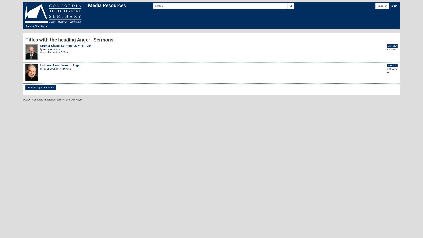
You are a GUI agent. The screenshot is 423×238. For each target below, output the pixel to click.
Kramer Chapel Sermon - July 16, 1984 (66, 45)
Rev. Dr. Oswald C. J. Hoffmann (57, 69)
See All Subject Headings (41, 87)
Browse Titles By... (36, 26)
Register (382, 6)
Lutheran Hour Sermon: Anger (60, 65)
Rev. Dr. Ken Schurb (51, 49)
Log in (394, 6)
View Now (392, 46)
